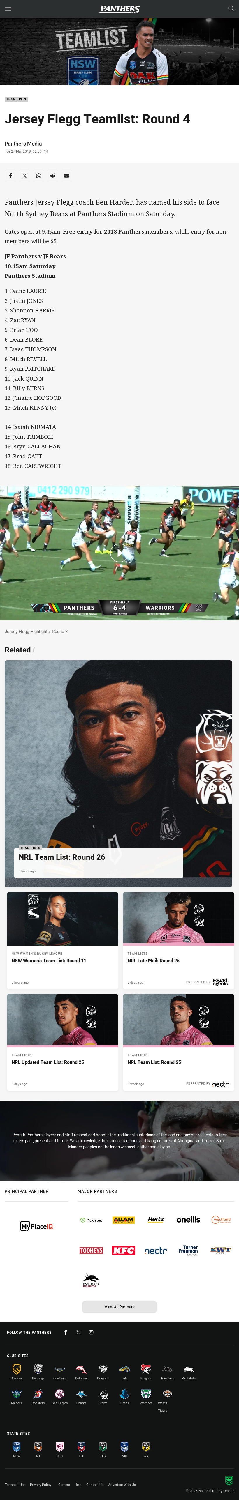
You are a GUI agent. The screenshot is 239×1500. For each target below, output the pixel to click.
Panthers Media (23, 143)
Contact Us (94, 1484)
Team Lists (16, 100)
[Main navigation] (8, 9)
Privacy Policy (40, 1484)
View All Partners (120, 1307)
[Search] (231, 9)
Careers (64, 1484)
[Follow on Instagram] (91, 1332)
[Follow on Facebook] (65, 1332)
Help (78, 1484)
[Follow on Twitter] (78, 1332)
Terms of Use (15, 1484)
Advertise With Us (122, 1484)
